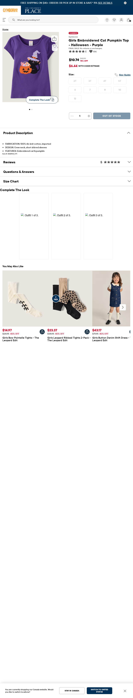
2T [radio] (75, 81)
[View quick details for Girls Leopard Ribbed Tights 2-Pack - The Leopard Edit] (87, 331)
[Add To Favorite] (55, 46)
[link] (107, 20)
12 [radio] (75, 98)
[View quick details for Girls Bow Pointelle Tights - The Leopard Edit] (42, 331)
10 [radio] (120, 89)
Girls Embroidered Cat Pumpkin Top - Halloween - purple (99, 42)
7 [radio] (90, 89)
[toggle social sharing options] (54, 38)
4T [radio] (104, 81)
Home (5, 29)
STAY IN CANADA (72, 691)
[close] (125, 3)
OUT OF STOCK (112, 115)
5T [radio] (119, 81)
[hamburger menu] (4, 19)
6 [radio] (75, 89)
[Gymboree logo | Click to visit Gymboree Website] (10, 10)
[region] (66, 3)
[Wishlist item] (115, 21)
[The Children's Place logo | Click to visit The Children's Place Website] (33, 10)
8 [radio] (105, 89)
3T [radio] (90, 81)
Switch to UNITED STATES (99, 690)
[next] (123, 307)
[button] (114, 20)
